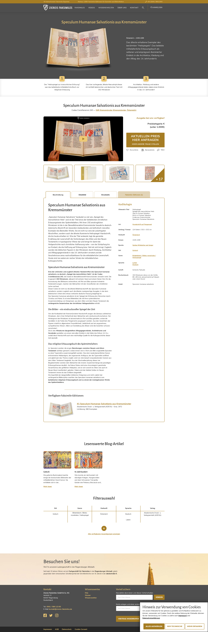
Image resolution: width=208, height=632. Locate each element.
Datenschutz (67, 629)
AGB (56, 629)
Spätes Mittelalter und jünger (142, 245)
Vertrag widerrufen (128, 619)
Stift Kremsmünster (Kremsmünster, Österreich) (116, 110)
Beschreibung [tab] (58, 195)
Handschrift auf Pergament (142, 224)
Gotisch (135, 250)
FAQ (86, 593)
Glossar (88, 595)
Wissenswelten (106, 7)
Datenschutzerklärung (151, 618)
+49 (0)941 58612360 (154, 2)
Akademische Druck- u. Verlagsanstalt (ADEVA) (152, 514)
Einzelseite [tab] (105, 195)
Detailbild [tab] (82, 195)
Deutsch (135, 265)
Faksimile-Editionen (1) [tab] (134, 195)
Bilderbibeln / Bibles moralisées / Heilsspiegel (144, 257)
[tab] (61, 409)
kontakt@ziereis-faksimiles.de (60, 609)
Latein (134, 263)
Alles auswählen (154, 626)
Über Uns (122, 7)
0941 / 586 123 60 (54, 607)
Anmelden (157, 7)
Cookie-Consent (81, 629)
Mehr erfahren (194, 626)
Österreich (136, 235)
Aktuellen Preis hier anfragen (145, 139)
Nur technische (174, 626)
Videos (91, 7)
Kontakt (134, 7)
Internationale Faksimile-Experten (57, 2)
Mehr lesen (47, 486)
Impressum (47, 629)
